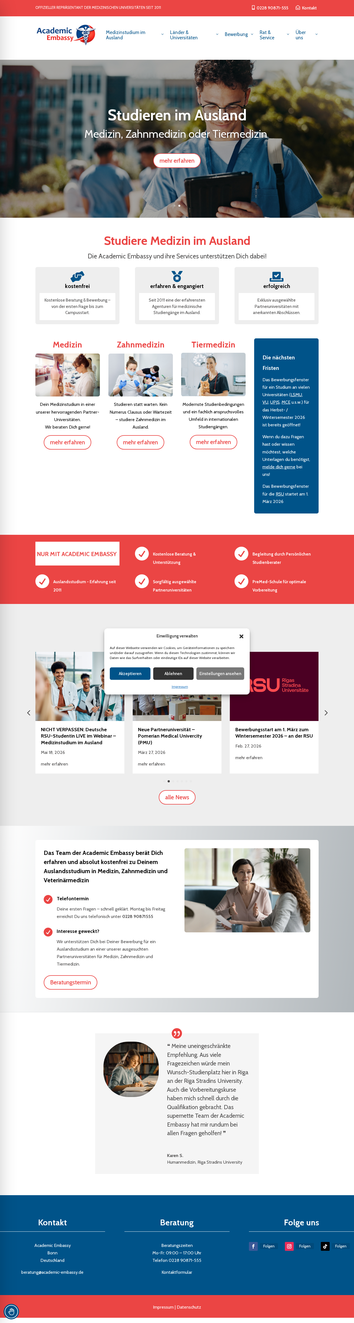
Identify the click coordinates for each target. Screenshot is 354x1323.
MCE (286, 402)
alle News (177, 797)
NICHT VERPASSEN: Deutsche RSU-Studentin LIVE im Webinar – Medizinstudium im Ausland (78, 736)
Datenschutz (189, 1307)
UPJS (275, 402)
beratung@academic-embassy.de (52, 1272)
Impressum (180, 687)
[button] (241, 636)
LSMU (296, 394)
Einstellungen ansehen (220, 673)
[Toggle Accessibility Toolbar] (11, 1311)
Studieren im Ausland (177, 115)
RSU (280, 494)
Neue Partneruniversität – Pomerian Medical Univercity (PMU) (170, 736)
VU (265, 402)
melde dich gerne (278, 466)
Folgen (269, 1246)
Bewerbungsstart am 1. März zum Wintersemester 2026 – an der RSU (274, 733)
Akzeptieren (130, 673)
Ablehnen (173, 673)
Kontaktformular (177, 1272)
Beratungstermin (70, 982)
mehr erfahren (177, 160)
